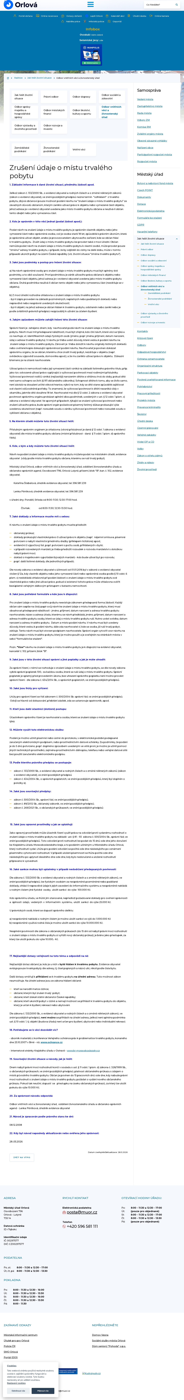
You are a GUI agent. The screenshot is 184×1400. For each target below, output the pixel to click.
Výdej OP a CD (145, 441)
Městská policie (96, 21)
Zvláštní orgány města (150, 134)
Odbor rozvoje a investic (53, 127)
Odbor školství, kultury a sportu (82, 112)
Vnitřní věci (79, 149)
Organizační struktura (149, 365)
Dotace (141, 204)
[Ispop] (64, 1371)
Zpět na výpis (21, 1157)
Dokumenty (144, 197)
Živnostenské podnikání (51, 149)
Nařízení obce (145, 147)
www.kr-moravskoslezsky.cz (83, 1050)
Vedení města (145, 99)
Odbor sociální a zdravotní (111, 97)
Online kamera (162, 16)
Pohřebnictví (144, 386)
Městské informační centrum (21, 1335)
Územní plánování (147, 428)
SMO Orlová (11, 1351)
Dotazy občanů (74, 16)
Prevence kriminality (149, 407)
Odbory (141, 345)
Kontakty (142, 331)
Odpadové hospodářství (151, 352)
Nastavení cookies (16, 1383)
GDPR (140, 224)
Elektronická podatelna (150, 211)
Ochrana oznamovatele (150, 359)
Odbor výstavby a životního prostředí (26, 127)
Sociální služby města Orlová (108, 1340)
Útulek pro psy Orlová (16, 1340)
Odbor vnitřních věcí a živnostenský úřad (111, 112)
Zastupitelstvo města (149, 106)
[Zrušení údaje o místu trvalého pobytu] (20, 4)
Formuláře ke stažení (149, 218)
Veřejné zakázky (146, 435)
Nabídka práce (73, 21)
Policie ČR (9, 1346)
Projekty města (146, 400)
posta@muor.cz (82, 1212)
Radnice (18, 78)
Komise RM (144, 127)
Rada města (144, 113)
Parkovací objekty (147, 372)
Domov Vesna (100, 1335)
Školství (141, 414)
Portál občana (25, 16)
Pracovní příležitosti (148, 393)
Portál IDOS (11, 1357)
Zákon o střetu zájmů (149, 455)
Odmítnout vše (18, 1391)
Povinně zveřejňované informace (156, 379)
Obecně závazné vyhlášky (152, 140)
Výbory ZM (143, 120)
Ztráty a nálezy (145, 462)
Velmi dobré (97, 35)
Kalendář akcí (117, 16)
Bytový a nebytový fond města (155, 183)
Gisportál (117, 21)
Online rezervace (49, 16)
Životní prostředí (147, 469)
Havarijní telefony (147, 231)
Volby (140, 448)
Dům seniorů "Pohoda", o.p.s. (109, 1346)
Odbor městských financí (54, 112)
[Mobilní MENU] (91, 4)
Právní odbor (51, 96)
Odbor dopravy (81, 96)
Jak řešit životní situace (39, 78)
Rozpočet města (147, 161)
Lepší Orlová (96, 16)
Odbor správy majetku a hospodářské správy (22, 112)
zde (101, 40)
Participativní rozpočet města (154, 154)
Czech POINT (145, 190)
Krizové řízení (145, 338)
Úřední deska (139, 16)
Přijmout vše (43, 1391)
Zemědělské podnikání (22, 149)
